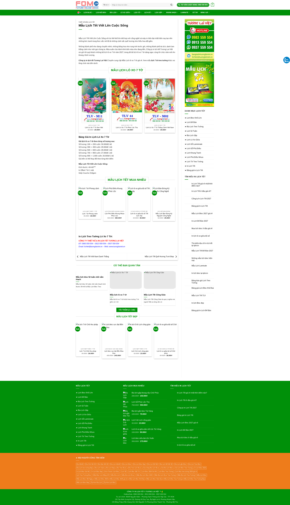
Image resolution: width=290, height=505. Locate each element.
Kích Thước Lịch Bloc (112, 471)
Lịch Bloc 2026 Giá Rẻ (149, 471)
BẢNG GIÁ (204, 12)
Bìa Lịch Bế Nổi (152, 464)
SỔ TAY (195, 12)
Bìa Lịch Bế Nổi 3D (166, 464)
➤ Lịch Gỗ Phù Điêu (193, 148)
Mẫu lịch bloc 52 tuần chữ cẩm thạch (89, 278)
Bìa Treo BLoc (121, 468)
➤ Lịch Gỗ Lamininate (193, 144)
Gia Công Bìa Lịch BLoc (151, 468)
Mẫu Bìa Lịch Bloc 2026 (144, 475)
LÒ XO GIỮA (125, 12)
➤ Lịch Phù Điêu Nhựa (194, 157)
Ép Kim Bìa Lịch (96, 482)
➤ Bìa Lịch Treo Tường (194, 127)
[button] (212, 5)
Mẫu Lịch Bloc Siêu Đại (154, 479)
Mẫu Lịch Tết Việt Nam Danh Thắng (94, 256)
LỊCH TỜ (137, 12)
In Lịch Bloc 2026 (200, 468)
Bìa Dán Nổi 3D (103, 464)
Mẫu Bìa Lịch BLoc (128, 475)
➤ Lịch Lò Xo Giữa (192, 140)
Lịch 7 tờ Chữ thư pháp (88, 351)
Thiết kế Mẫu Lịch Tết (87, 22)
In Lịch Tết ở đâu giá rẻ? (201, 191)
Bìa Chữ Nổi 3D (90, 464)
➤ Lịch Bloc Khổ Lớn (193, 118)
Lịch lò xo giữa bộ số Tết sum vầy (139, 215)
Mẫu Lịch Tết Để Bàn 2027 (202, 251)
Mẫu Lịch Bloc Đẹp (83, 482)
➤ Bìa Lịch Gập (191, 135)
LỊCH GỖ (147, 12)
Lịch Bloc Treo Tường (166, 471)
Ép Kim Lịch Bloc (110, 482)
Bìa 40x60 (80, 464)
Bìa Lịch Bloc (126, 464)
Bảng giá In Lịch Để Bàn (201, 310)
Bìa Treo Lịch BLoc (134, 468)
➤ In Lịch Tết (190, 166)
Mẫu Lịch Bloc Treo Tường (173, 479)
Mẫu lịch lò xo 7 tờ (118, 295)
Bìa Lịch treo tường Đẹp (85, 468)
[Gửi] (171, 5)
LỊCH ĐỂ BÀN (101, 12)
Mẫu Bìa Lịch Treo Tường (186, 475)
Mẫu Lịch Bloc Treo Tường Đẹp (194, 479)
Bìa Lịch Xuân (99, 468)
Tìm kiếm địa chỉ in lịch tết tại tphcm (202, 244)
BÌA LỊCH (113, 12)
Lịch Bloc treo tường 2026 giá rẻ (186, 471)
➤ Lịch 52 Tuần (191, 131)
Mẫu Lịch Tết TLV (199, 295)
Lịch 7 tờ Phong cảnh (90, 214)
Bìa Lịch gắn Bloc (180, 464)
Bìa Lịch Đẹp (110, 468)
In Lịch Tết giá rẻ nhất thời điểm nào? (202, 185)
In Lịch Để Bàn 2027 (200, 221)
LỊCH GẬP (158, 12)
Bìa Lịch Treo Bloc (194, 464)
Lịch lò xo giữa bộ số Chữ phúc (166, 352)
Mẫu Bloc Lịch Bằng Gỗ (101, 475)
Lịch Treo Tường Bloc (84, 475)
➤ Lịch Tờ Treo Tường (194, 162)
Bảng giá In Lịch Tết (200, 206)
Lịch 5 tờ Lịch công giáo (140, 351)
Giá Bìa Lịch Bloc (167, 468)
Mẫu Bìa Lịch (115, 475)
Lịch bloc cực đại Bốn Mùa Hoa (113, 352)
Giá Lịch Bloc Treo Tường (183, 468)
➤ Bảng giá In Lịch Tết (194, 170)
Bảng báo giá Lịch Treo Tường (201, 282)
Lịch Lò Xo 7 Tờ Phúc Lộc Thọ (127, 127)
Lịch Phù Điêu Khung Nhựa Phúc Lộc (114, 215)
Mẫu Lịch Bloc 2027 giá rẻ (202, 213)
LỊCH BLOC (88, 12)
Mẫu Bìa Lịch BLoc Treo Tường (165, 475)
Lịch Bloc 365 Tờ (134, 471)
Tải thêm (127, 310)
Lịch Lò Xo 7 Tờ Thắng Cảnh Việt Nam (160, 127)
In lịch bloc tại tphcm (200, 273)
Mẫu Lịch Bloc (201, 475)
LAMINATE (184, 12)
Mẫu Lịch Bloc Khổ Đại (136, 479)
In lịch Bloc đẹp (198, 303)
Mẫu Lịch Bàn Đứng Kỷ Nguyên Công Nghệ (164, 215)
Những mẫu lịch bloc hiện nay (202, 259)
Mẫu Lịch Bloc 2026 (101, 479)
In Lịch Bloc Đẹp (97, 471)
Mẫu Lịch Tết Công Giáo (155, 295)
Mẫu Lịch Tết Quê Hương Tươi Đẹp (159, 256)
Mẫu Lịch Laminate (199, 266)
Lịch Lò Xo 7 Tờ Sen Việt (94, 127)
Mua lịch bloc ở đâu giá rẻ (202, 228)
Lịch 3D (123, 471)
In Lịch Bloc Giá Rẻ (83, 471)
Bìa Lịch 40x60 (115, 464)
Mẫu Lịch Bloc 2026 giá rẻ (118, 479)
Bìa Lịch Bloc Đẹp (139, 464)
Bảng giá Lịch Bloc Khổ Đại (203, 288)
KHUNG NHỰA (171, 12)
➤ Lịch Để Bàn (191, 122)
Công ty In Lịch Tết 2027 (201, 199)
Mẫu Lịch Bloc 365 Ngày (85, 479)
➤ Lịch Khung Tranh (193, 153)
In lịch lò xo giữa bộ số (201, 236)
